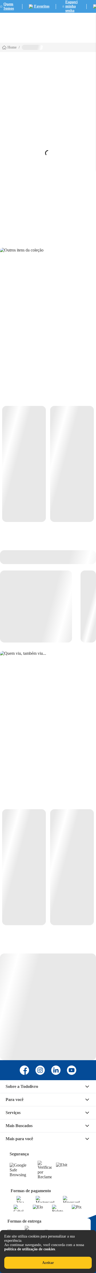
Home (12, 47)
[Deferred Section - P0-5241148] (48, 867)
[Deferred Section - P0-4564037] (48, 464)
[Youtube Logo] (71, 1070)
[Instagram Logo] (40, 1070)
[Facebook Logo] (24, 1070)
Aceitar (48, 1263)
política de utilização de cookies (29, 1249)
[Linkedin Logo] (56, 1070)
